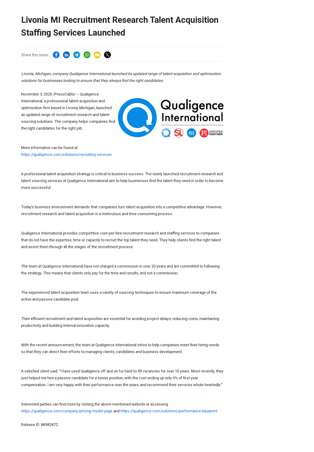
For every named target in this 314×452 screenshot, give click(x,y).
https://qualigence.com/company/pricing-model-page (67, 411)
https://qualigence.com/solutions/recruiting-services (66, 154)
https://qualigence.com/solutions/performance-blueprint (168, 411)
